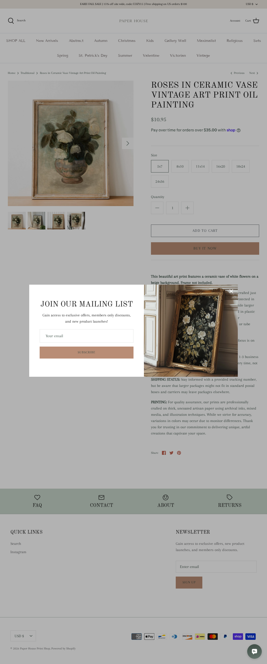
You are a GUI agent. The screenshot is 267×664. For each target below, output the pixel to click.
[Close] (231, 291)
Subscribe (86, 352)
